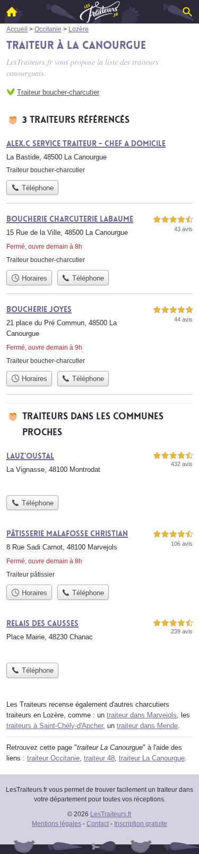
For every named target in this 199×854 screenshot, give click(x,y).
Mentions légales (56, 823)
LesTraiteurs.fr (111, 814)
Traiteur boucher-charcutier (58, 92)
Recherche (187, 11)
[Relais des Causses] (99, 637)
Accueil (11, 11)
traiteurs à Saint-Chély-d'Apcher (54, 726)
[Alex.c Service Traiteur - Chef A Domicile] (99, 156)
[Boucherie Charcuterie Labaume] (99, 239)
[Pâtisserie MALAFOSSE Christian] (99, 553)
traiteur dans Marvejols (142, 715)
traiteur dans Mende (147, 726)
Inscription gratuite (140, 823)
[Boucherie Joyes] (99, 335)
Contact (97, 823)
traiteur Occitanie (53, 758)
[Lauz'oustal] (99, 470)
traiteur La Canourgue (152, 758)
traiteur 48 (99, 758)
